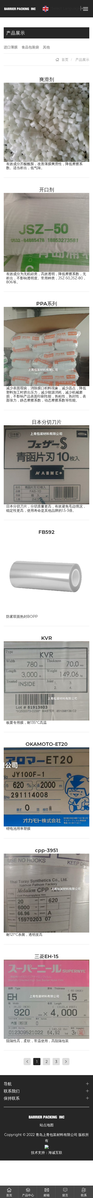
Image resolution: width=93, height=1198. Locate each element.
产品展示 (82, 59)
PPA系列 (46, 303)
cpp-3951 (46, 850)
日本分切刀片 (47, 422)
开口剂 (46, 189)
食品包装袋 (30, 47)
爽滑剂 (46, 79)
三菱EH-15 (46, 956)
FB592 (46, 532)
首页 (65, 59)
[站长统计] (46, 1147)
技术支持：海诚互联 (46, 1152)
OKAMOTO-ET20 (46, 744)
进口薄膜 (11, 47)
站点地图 (47, 1125)
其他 (46, 47)
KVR (46, 638)
